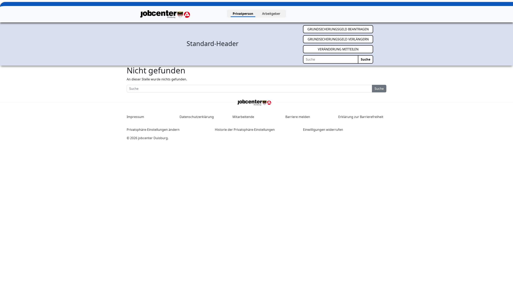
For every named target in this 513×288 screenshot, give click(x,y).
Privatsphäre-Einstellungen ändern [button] (153, 129)
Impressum (135, 117)
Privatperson (243, 13)
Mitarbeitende (243, 117)
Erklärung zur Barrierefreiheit (360, 117)
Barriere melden (297, 117)
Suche (365, 59)
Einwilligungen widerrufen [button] (323, 129)
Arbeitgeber (271, 13)
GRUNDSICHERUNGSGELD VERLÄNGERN (340, 39)
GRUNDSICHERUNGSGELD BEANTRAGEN (340, 29)
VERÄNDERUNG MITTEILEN (345, 49)
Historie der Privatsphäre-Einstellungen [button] (245, 129)
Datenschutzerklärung (197, 117)
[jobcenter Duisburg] (165, 13)
